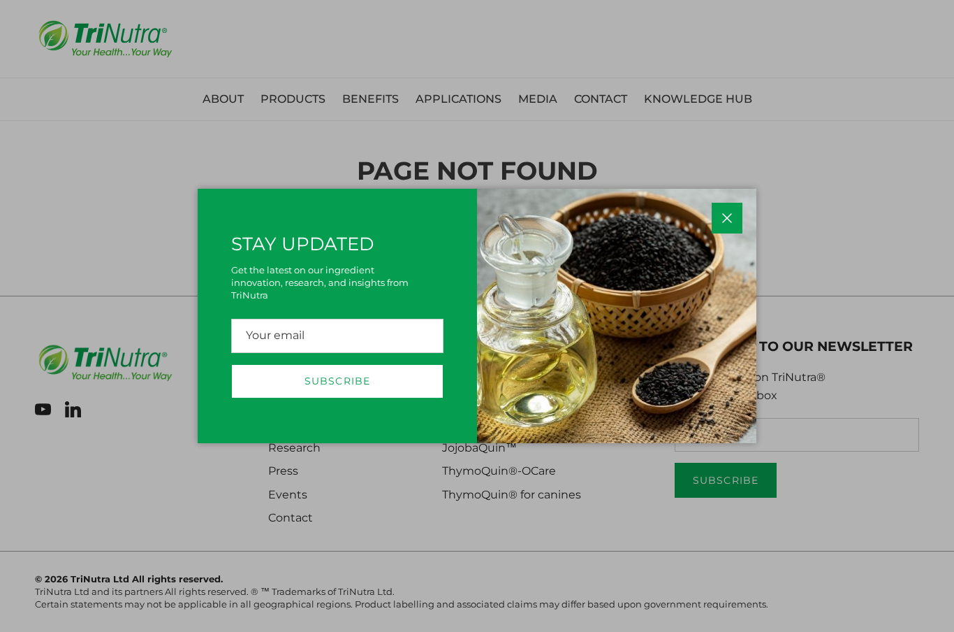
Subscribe (337, 381)
